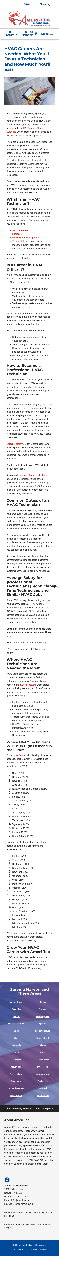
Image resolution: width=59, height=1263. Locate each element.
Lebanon (43, 1045)
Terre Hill (42, 1088)
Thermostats (18, 241)
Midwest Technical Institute (33, 475)
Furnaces (17, 234)
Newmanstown (43, 1074)
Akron (43, 1002)
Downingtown (43, 1016)
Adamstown (16, 1002)
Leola (16, 1052)
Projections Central (16, 755)
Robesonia (16, 1081)
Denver (16, 1016)
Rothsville (43, 1081)
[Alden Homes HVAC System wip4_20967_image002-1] (29, 11)
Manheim (16, 1059)
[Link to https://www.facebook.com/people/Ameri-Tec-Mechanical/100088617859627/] (6, 1179)
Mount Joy (16, 1067)
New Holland (16, 1074)
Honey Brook (42, 1038)
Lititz (42, 1052)
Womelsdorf (43, 1095)
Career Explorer (14, 444)
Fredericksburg (42, 1031)
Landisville (16, 1045)
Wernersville (16, 1095)
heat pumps (33, 237)
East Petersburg (16, 1023)
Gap (16, 1038)
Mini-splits (17, 237)
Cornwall (43, 1009)
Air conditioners (20, 230)
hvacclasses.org (28, 684)
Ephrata (43, 1023)
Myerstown (42, 1067)
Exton (16, 1031)
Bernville (16, 1009)
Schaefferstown (16, 1088)
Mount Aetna (43, 1059)
